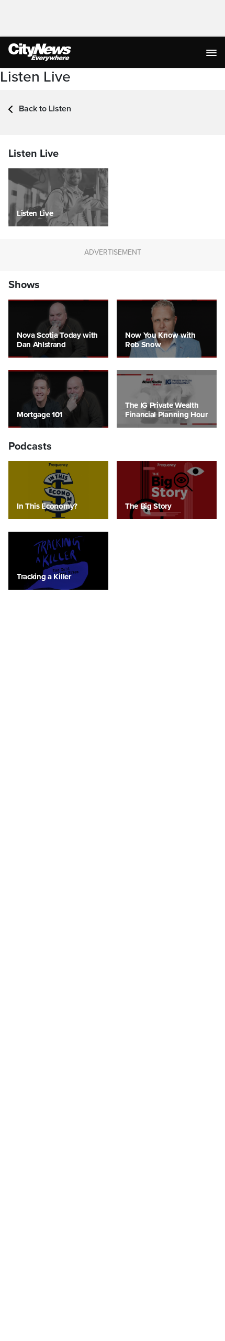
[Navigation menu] (212, 52)
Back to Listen (44, 109)
